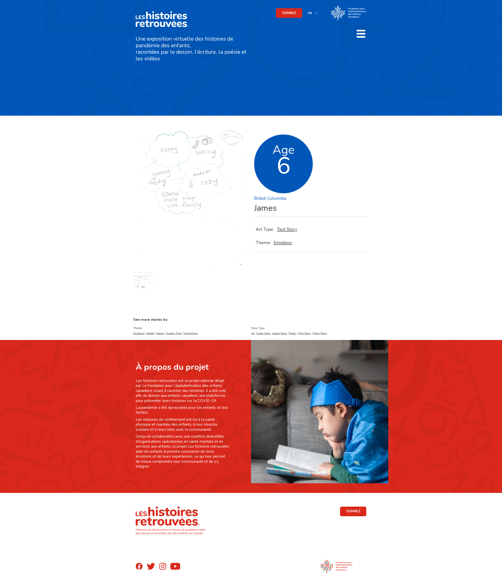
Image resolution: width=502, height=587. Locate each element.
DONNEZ (289, 13)
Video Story (319, 333)
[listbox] (313, 13)
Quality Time (174, 333)
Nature (160, 333)
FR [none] (310, 13)
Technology (190, 333)
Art (253, 333)
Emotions (283, 243)
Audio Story (263, 333)
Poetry (293, 333)
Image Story (279, 333)
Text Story (287, 229)
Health (150, 333)
